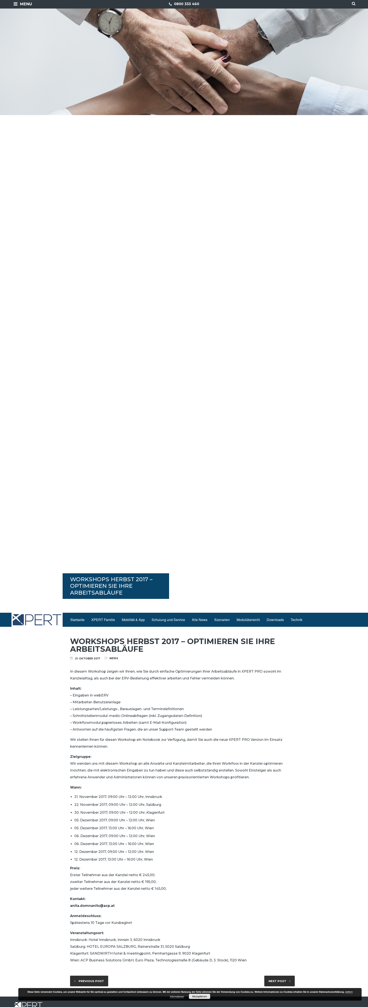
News (113, 658)
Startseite (77, 619)
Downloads (275, 619)
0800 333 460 (186, 4)
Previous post (91, 981)
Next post (277, 981)
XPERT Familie (103, 619)
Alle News (199, 619)
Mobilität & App (133, 619)
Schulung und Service (168, 619)
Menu (26, 4)
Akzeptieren (199, 996)
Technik (296, 619)
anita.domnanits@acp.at (92, 906)
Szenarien (222, 619)
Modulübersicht (248, 619)
